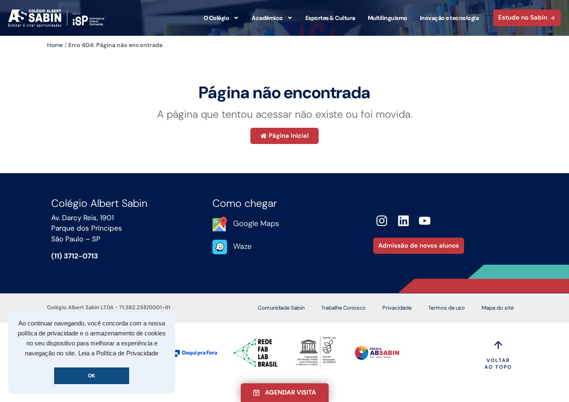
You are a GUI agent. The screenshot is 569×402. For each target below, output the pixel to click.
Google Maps (256, 223)
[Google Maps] (219, 224)
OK (91, 376)
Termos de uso (446, 307)
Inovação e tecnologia (449, 18)
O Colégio (217, 18)
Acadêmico (267, 18)
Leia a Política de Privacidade (118, 353)
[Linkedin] (403, 220)
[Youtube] (425, 220)
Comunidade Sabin (281, 307)
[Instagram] (381, 220)
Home (55, 45)
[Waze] (219, 247)
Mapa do (498, 307)
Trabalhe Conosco (343, 307)
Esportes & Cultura (330, 18)
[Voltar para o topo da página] (498, 345)
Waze (242, 246)
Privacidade (397, 307)
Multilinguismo (387, 18)
